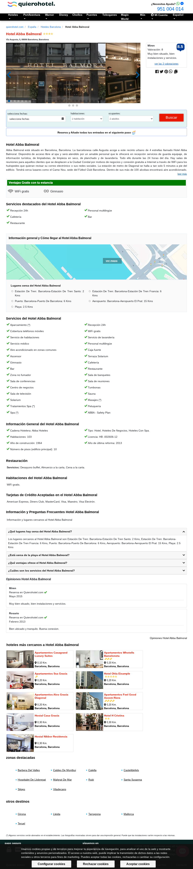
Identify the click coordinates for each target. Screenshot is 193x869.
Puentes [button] (92, 14)
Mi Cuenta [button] (161, 14)
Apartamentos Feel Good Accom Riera (120, 696)
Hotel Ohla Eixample (117, 673)
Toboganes (109, 14)
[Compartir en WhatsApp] (170, 72)
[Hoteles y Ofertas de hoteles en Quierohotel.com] (31, 4)
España (32, 27)
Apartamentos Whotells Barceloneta (119, 654)
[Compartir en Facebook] (157, 72)
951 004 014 (170, 9)
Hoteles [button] (13, 14)
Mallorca (129, 814)
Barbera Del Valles (29, 770)
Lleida (56, 814)
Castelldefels (131, 770)
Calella (92, 770)
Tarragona (94, 814)
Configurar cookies (51, 864)
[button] (9, 101)
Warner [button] (49, 14)
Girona (22, 814)
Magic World (125, 16)
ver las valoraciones (166, 63)
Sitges (21, 789)
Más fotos (129, 98)
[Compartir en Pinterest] (166, 72)
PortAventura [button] (31, 14)
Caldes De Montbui (64, 770)
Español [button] (178, 14)
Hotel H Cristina (114, 715)
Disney (63, 14)
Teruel (21, 823)
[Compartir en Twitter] (161, 72)
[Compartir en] (176, 72)
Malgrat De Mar (62, 779)
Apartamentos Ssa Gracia (51, 673)
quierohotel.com (14, 27)
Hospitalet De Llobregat (32, 779)
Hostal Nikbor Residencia (51, 736)
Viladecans (59, 789)
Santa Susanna (133, 779)
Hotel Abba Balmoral (77, 27)
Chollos (77, 14)
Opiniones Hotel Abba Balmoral (168, 638)
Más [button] (142, 14)
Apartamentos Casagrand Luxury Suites (51, 654)
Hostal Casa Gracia (47, 715)
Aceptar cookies (138, 864)
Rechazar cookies (96, 864)
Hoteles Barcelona (51, 27)
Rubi (91, 779)
